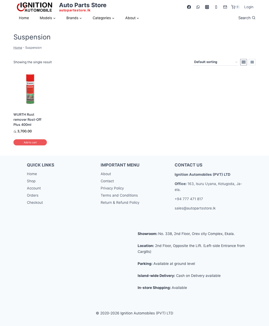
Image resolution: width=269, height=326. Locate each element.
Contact (107, 181)
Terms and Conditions (119, 195)
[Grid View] (243, 62)
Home (24, 18)
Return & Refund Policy (120, 202)
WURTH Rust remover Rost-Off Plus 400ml (27, 119)
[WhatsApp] (198, 7)
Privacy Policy (112, 188)
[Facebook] (189, 7)
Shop (31, 181)
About (106, 174)
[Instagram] (207, 7)
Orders (32, 195)
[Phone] (216, 7)
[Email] (225, 7)
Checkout (35, 202)
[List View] (252, 62)
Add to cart (30, 142)
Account (34, 188)
